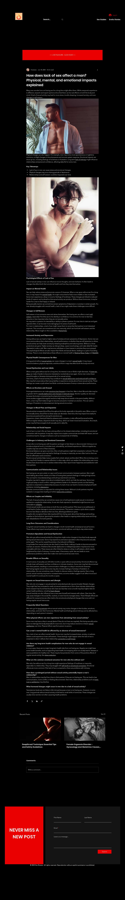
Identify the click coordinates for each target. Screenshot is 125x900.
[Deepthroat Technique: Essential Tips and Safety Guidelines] (40, 729)
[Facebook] (122, 450)
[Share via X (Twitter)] (32, 701)
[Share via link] (42, 701)
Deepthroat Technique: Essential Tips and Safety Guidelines (39, 745)
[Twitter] (122, 447)
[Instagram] (122, 453)
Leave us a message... (61, 836)
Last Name (88, 817)
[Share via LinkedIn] (37, 701)
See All (103, 714)
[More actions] (97, 70)
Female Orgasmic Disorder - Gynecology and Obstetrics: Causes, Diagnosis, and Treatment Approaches (84, 745)
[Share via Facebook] (27, 701)
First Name (57, 817)
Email (56, 828)
